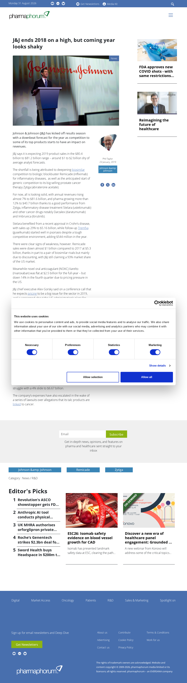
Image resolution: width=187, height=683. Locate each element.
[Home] (31, 15)
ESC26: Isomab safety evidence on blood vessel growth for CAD (90, 537)
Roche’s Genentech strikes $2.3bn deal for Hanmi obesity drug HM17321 (38, 544)
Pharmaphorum (39, 670)
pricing (32, 294)
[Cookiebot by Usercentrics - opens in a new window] (157, 303)
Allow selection (93, 377)
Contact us (103, 647)
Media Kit (112, 4)
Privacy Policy (125, 647)
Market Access (40, 600)
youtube (52, 3)
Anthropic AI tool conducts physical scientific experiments (38, 517)
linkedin (58, 3)
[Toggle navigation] (172, 15)
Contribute (124, 632)
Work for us (153, 640)
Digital (16, 600)
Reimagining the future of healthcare (154, 124)
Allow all (146, 377)
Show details (157, 365)
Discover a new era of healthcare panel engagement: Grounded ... (148, 537)
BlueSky (63, 3)
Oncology (68, 600)
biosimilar (78, 170)
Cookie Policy (125, 640)
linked (17, 404)
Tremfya (83, 228)
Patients (91, 600)
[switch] (73, 352)
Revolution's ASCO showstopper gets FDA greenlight (38, 504)
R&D (110, 600)
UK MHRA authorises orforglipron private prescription (36, 529)
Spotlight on (167, 600)
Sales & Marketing (136, 600)
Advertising (103, 640)
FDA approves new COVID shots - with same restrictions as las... (156, 71)
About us (102, 632)
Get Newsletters (90, 4)
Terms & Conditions (158, 632)
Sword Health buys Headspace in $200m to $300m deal (38, 555)
